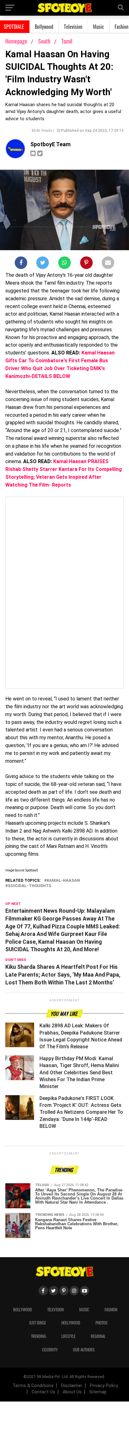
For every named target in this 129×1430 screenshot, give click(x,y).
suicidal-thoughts (29, 886)
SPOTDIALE (14, 26)
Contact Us (43, 1392)
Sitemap (97, 1392)
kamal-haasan (63, 881)
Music (98, 26)
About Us (72, 1392)
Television (73, 26)
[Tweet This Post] (42, 263)
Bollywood (44, 26)
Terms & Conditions (33, 1385)
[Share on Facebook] (21, 263)
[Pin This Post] (86, 263)
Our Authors (84, 1350)
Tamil (66, 41)
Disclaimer (71, 1385)
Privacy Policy (104, 1385)
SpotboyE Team (50, 144)
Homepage (16, 41)
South (45, 41)
